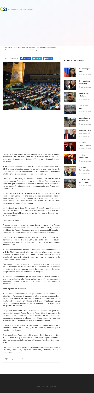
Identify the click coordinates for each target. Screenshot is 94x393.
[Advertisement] (31, 131)
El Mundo (25, 359)
